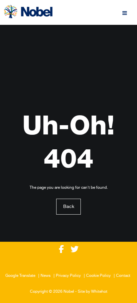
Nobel (69, 292)
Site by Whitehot (92, 292)
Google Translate (20, 276)
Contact (123, 276)
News (46, 276)
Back (68, 206)
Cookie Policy (98, 276)
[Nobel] (28, 11)
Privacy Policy (68, 276)
